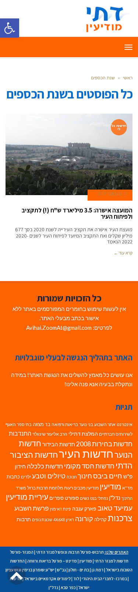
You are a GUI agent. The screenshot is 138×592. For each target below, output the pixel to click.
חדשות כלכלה (45, 466)
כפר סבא (68, 587)
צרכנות (120, 518)
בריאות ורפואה (65, 424)
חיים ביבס (107, 475)
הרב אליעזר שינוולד (49, 434)
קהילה (100, 519)
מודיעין (110, 486)
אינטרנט (124, 424)
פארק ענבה (84, 509)
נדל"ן (114, 497)
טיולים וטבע (49, 476)
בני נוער (86, 424)
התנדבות (20, 433)
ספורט (72, 498)
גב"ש (61, 569)
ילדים (26, 477)
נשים (84, 498)
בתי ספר (24, 424)
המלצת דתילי (83, 433)
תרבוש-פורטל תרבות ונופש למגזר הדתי (70, 552)
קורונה (84, 519)
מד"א (127, 488)
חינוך (85, 476)
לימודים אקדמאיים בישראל (47, 578)
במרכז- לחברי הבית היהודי (104, 578)
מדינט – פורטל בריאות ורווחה (52, 561)
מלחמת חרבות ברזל (45, 488)
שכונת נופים (42, 519)
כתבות (13, 477)
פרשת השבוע (31, 508)
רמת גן (97, 569)
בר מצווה (41, 424)
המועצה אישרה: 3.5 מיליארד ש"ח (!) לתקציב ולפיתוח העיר (77, 213)
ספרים (56, 498)
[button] (9, 28)
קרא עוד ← (123, 253)
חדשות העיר (86, 453)
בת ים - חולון (78, 569)
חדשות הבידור (58, 444)
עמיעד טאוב (115, 507)
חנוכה (72, 476)
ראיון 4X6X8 (63, 519)
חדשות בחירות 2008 (104, 444)
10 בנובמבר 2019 (112, 193)
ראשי (127, 77)
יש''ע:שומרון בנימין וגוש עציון (30, 569)
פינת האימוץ (60, 508)
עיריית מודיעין (27, 496)
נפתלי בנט (99, 498)
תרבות (24, 519)
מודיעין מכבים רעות (81, 488)
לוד (76, 578)
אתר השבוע (105, 424)
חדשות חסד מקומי (89, 466)
